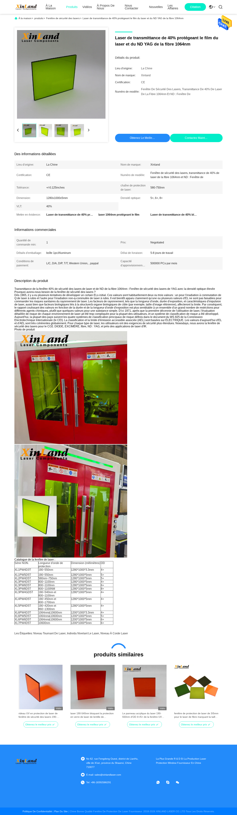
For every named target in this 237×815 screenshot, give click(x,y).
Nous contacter (131, 7)
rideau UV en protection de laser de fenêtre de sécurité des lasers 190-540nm (38, 715)
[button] (23, 693)
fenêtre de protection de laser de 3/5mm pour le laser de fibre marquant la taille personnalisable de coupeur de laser (196, 715)
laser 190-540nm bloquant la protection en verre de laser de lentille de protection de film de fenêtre (92, 715)
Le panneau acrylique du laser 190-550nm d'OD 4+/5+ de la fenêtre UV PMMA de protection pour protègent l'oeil (142, 715)
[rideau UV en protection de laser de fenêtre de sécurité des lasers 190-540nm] (41, 687)
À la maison (51, 7)
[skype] (170, 782)
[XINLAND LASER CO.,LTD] (26, 7)
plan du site (61, 811)
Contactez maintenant (198, 137)
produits (38, 18)
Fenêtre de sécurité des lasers (63, 18)
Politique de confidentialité (37, 811)
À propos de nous (106, 7)
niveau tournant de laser (49, 633)
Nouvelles (156, 7)
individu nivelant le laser (83, 633)
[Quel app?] (160, 782)
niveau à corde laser (114, 633)
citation (195, 7)
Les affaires (173, 7)
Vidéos (87, 7)
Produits (72, 7)
